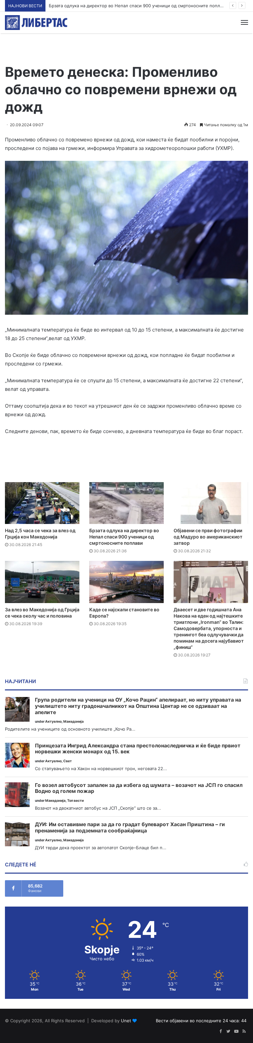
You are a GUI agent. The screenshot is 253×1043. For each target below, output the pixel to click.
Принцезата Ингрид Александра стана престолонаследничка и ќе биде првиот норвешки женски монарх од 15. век (137, 749)
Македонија (73, 721)
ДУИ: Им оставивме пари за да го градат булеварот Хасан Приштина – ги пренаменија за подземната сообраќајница (130, 828)
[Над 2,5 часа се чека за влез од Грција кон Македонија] (42, 503)
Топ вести (75, 800)
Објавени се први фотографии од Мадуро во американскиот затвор (208, 537)
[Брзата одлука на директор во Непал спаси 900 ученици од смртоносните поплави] (126, 503)
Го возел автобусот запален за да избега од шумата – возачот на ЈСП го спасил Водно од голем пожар (138, 788)
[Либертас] (36, 22)
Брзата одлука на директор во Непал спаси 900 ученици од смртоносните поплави (124, 537)
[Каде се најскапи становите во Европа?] (126, 582)
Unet (126, 1020)
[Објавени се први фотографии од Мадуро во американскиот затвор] (211, 503)
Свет (67, 761)
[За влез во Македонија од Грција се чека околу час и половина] (42, 582)
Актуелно (53, 721)
